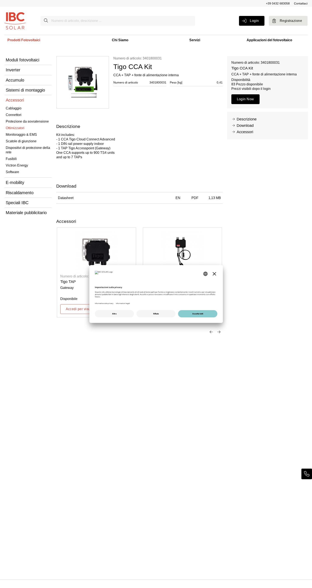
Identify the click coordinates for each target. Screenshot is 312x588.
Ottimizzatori (15, 128)
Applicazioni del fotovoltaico (269, 40)
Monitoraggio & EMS (21, 134)
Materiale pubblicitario (26, 212)
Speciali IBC (17, 202)
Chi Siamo (120, 40)
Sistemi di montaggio (25, 90)
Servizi (194, 40)
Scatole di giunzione (21, 141)
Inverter (13, 70)
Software (12, 172)
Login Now (245, 99)
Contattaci (301, 3)
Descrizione (247, 119)
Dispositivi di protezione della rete (28, 150)
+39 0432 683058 (278, 3)
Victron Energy (17, 165)
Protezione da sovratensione (27, 121)
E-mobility (15, 182)
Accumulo (15, 80)
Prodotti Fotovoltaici (23, 40)
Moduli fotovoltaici (22, 60)
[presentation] (211, 332)
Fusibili (11, 159)
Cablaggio (13, 108)
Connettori (13, 115)
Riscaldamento (20, 192)
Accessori (15, 100)
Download (245, 125)
